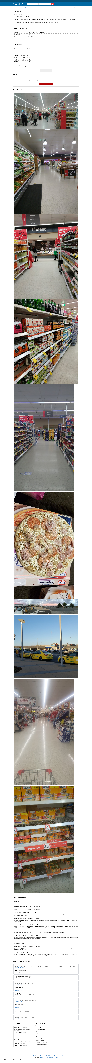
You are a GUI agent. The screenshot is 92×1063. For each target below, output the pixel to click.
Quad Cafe (38, 1031)
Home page (15, 0)
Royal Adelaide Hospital (40, 1029)
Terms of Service (55, 1055)
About (25, 0)
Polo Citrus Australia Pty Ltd (41, 1044)
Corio (26, 7)
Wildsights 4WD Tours (20, 1027)
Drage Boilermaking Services (22, 1041)
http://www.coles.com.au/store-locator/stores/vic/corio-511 (40, 38)
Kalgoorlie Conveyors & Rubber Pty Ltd (43, 1047)
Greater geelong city (21, 7)
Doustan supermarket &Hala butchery (23, 976)
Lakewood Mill (19, 1037)
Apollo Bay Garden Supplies (41, 1042)
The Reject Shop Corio (20, 964)
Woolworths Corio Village (20, 970)
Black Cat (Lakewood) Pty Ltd (22, 1039)
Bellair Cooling (39, 1046)
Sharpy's (37, 1036)
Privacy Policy (47, 1055)
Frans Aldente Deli (39, 1027)
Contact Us (30, 0)
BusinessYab (42, 1057)
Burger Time (38, 1033)
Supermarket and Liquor (20, 1016)
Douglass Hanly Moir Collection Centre (43, 1034)
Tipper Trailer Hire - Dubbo (41, 1038)
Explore (20, 0)
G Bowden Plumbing (20, 1045)
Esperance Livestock (20, 1032)
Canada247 (57, 1057)
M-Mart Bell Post (19, 993)
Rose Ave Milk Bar (19, 987)
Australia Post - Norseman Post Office (23, 1034)
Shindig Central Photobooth (22, 1036)
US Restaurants (50, 1057)
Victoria (16, 7)
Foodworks (17, 981)
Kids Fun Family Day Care (41, 1040)
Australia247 (19, 4)
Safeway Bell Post (19, 998)
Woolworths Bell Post (19, 1004)
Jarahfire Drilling (19, 1043)
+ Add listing (34, 1055)
